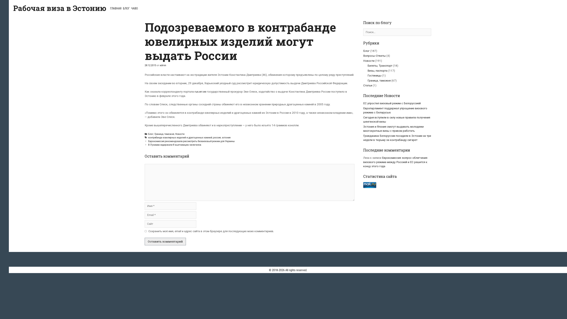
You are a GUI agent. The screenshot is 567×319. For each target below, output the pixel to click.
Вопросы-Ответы (374, 55)
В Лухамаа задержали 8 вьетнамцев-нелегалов (174, 144)
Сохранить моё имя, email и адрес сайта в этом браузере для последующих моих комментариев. (211, 231)
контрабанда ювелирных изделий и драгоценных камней (180, 137)
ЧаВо (134, 8)
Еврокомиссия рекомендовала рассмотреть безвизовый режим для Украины (191, 141)
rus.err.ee (200, 91)
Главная (116, 8)
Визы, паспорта (377, 70)
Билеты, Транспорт (380, 65)
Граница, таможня (164, 134)
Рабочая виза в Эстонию (59, 8)
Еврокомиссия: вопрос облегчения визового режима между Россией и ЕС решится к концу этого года (395, 162)
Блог (126, 8)
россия (217, 137)
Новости (179, 134)
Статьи (367, 85)
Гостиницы (374, 75)
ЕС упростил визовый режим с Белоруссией (392, 103)
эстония (226, 137)
